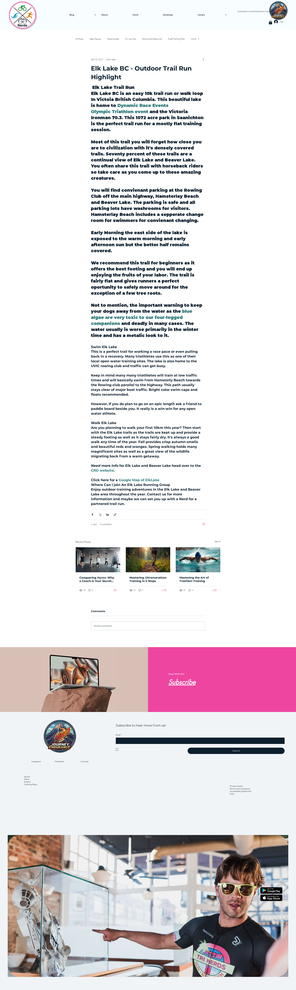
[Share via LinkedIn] (107, 514)
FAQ (232, 794)
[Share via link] (115, 514)
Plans (26, 779)
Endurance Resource (152, 39)
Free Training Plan (176, 39)
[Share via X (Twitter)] (100, 514)
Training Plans (30, 784)
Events (27, 782)
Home (27, 777)
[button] (270, 22)
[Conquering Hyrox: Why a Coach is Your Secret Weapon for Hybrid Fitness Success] (98, 559)
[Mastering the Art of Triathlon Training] (198, 559)
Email (119, 734)
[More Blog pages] (95, 15)
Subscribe (182, 682)
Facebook (59, 761)
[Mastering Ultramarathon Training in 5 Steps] (148, 559)
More (193, 39)
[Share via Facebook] (92, 514)
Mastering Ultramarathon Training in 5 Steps (148, 579)
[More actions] (203, 59)
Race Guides (113, 39)
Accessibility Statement (240, 791)
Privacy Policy (236, 786)
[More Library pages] (226, 15)
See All (217, 541)
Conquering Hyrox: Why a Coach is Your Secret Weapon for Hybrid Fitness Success (96, 579)
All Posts (79, 39)
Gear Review (95, 39)
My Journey (130, 39)
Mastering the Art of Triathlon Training (194, 579)
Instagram (36, 761)
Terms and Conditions (240, 789)
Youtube (84, 761)
